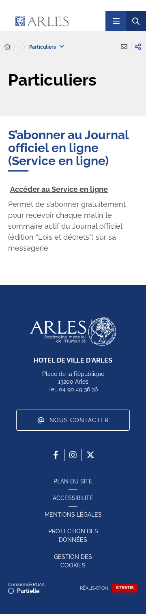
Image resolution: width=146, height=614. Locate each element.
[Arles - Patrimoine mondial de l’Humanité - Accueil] (73, 331)
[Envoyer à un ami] (124, 46)
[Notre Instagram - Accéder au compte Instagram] (73, 455)
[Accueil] (7, 47)
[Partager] (138, 46)
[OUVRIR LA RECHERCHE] (136, 21)
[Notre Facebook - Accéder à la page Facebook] (55, 455)
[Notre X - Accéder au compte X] (90, 455)
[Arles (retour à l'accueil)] (56, 21)
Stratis (125, 587)
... (19, 46)
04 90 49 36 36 (78, 389)
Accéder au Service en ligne (59, 189)
